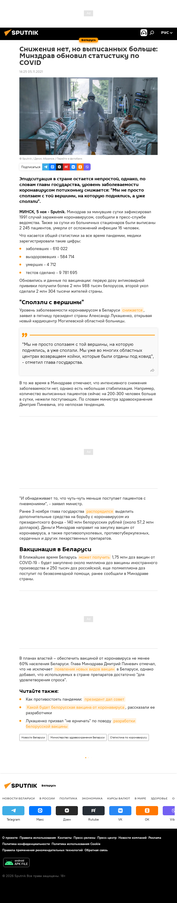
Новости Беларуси (33, 737)
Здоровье (159, 798)
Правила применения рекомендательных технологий (42, 850)
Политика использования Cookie (76, 844)
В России (47, 798)
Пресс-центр (107, 838)
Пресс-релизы (84, 838)
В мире (140, 798)
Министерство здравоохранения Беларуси (77, 737)
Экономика (92, 798)
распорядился (99, 511)
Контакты (65, 838)
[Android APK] (16, 863)
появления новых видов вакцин (84, 669)
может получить (94, 557)
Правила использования (38, 838)
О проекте (10, 838)
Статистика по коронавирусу (128, 737)
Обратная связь (96, 850)
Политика (68, 798)
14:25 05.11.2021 (31, 72)
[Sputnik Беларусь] (22, 37)
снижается (132, 310)
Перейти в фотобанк (69, 158)
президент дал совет (104, 699)
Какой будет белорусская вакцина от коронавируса (75, 707)
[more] (152, 370)
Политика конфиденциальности (26, 844)
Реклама (154, 838)
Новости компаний (132, 838)
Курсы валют (118, 798)
